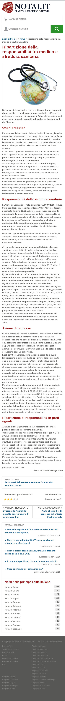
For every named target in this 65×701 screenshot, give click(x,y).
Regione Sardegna (10, 686)
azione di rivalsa (13, 485)
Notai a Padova (12, 625)
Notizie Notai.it (8, 652)
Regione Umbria (39, 683)
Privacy (5, 655)
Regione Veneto (38, 689)
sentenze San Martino (42, 482)
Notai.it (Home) (9, 39)
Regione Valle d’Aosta (41, 686)
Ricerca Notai (7, 646)
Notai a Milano (12, 591)
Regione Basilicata (39, 649)
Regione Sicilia (8, 689)
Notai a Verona (12, 621)
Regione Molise (8, 677)
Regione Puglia (8, 683)
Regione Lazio (38, 664)
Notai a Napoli (12, 598)
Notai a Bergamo (13, 629)
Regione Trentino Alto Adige (43, 680)
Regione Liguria (38, 667)
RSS (4, 664)
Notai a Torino (12, 594)
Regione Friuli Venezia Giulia (44, 661)
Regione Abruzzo (39, 646)
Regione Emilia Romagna (42, 658)
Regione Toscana (39, 677)
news (22, 39)
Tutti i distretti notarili (10, 649)
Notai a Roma (11, 587)
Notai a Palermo (13, 610)
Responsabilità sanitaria (17, 482)
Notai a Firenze (12, 613)
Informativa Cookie (10, 658)
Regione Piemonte (10, 680)
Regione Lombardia (40, 671)
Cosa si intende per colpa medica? (24, 569)
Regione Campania (40, 655)
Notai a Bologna (13, 606)
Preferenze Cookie (10, 661)
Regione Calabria (39, 652)
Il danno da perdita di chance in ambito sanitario (31, 561)
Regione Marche (39, 674)
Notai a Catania (12, 617)
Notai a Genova (13, 602)
